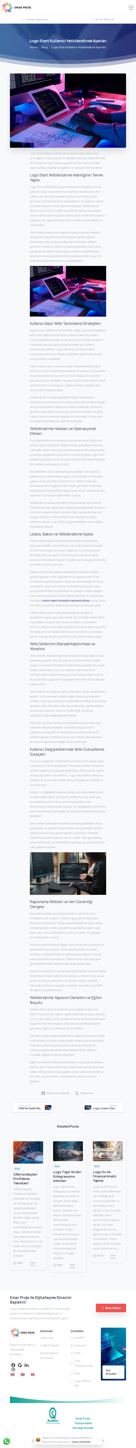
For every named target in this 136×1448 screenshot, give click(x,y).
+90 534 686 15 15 (104, 19)
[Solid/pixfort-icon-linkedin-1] (26, 1365)
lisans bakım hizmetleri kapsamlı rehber (66, 600)
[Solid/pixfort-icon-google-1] (20, 1365)
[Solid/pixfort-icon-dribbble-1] (13, 1369)
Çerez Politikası (81, 1441)
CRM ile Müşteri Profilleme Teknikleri (25, 1178)
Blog (45, 47)
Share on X (87, 1093)
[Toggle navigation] (131, 7)
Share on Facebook (58, 1093)
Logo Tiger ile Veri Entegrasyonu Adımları (67, 1176)
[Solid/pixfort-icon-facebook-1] (13, 1365)
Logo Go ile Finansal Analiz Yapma (104, 1176)
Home (34, 47)
